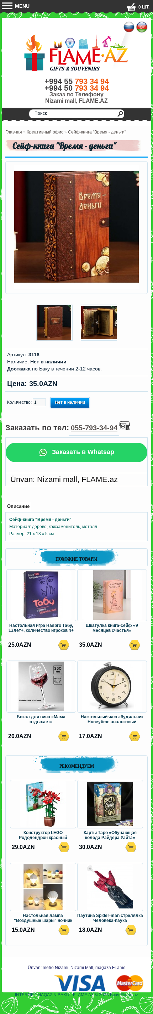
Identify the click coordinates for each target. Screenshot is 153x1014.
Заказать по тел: (61, 427)
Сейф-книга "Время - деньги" (97, 132)
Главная (13, 132)
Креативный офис (45, 132)
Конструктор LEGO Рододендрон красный (43, 835)
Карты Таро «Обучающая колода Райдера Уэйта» (110, 835)
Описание (18, 506)
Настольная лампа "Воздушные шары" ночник (43, 918)
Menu (22, 6)
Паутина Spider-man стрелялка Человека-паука (110, 918)
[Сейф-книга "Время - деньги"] (76, 287)
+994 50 (76, 88)
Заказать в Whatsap (82, 451)
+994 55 (76, 81)
